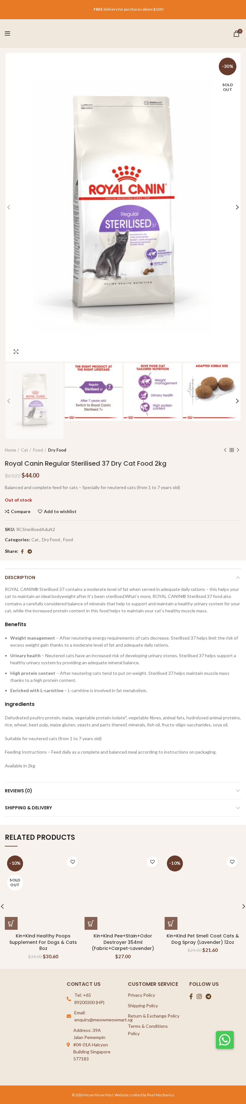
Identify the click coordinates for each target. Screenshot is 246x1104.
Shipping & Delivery (28, 808)
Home (10, 450)
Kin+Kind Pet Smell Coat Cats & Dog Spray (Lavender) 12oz (203, 939)
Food (38, 450)
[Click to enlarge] (16, 351)
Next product (238, 450)
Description (20, 577)
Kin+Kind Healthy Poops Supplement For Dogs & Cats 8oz (43, 942)
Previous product (225, 450)
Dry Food (57, 450)
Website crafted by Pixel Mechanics (144, 1095)
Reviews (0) (18, 791)
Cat (24, 450)
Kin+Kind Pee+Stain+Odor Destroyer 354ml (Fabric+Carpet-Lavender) (123, 942)
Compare (20, 511)
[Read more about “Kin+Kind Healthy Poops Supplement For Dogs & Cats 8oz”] (11, 923)
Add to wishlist (60, 511)
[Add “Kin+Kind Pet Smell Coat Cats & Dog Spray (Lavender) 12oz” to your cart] (171, 923)
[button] (225, 1040)
